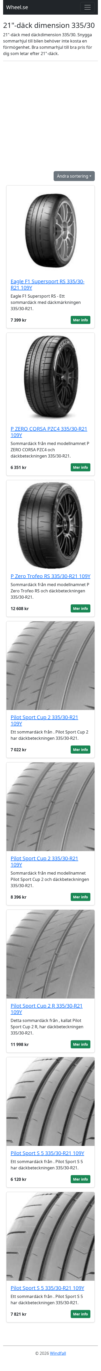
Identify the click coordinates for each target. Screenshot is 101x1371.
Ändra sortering (72, 176)
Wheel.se (17, 7)
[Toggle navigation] (87, 7)
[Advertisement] (50, 116)
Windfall (58, 1353)
